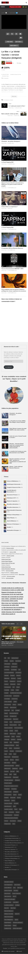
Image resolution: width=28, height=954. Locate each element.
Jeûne (10, 748)
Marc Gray (13, 908)
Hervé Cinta (9, 61)
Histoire (18, 736)
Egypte (6, 713)
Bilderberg (7, 678)
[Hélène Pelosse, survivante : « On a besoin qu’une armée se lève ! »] (14, 633)
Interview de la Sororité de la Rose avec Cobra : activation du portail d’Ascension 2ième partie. (12, 599)
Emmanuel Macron (14, 713)
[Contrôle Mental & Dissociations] (5, 491)
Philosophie (15, 777)
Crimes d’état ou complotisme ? (9, 206)
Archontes (7, 669)
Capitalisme (12, 681)
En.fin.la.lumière (10, 578)
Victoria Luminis (10, 548)
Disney (14, 704)
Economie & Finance (12, 494)
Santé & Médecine (11, 521)
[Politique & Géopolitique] (5, 515)
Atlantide (6, 675)
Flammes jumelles (8, 727)
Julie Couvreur (8, 896)
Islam (17, 745)
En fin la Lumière (11, 576)
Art (19, 669)
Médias (17, 765)
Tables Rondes (8, 925)
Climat (18, 687)
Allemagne (14, 663)
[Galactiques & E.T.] (5, 498)
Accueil (20, 951)
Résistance (7, 800)
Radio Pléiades (11, 517)
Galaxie (6, 733)
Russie (18, 797)
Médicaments (7, 768)
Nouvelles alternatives (13, 504)
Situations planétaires (17, 922)
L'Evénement (18, 751)
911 (4, 100)
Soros (16, 809)
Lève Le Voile (13, 552)
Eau (12, 710)
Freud (16, 730)
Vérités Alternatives (17, 928)
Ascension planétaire (9, 672)
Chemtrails (12, 684)
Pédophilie (15, 791)
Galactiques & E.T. (12, 497)
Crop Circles (14, 698)
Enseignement (13, 716)
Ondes (6, 774)
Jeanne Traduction (16, 893)
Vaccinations (13, 820)
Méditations (15, 768)
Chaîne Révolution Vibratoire (8, 568)
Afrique (6, 661)
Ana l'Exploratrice (8, 884)
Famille (6, 724)
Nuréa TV (17, 913)
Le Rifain (17, 905)
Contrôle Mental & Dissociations (13, 842)
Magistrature (7, 756)
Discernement (8, 704)
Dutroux (6, 707)
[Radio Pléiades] (5, 518)
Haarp (13, 736)
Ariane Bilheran (8, 887)
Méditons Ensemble (9, 913)
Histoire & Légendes (12, 501)
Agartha (11, 661)
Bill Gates (13, 678)
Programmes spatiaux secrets (11, 786)
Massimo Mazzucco (9, 911)
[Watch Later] (20, 34)
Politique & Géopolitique (13, 514)
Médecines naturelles (9, 765)
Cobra (12, 690)
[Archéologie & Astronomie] (5, 485)
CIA (13, 687)
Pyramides (14, 788)
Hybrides (13, 739)
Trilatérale (16, 815)
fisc (19, 724)
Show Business (8, 806)
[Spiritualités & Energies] (5, 531)
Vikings (19, 820)
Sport (20, 809)
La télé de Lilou (8, 902)
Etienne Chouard (8, 890)
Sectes (13, 800)
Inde (11, 742)
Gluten (19, 733)
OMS (18, 771)
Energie (6, 716)
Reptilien (6, 797)
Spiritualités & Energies (13, 530)
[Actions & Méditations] (5, 482)
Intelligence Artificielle (9, 745)
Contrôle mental (8, 695)
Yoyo (14, 823)
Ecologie (17, 710)
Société (9, 527)
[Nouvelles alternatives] (5, 505)
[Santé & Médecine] (5, 521)
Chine (18, 684)
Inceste (6, 742)
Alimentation (7, 663)
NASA (21, 768)
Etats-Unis (15, 719)
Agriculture (18, 661)
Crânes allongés (8, 701)
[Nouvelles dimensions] (5, 508)
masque (6, 759)
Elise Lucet (20, 887)
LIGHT (3, 12)
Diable (15, 701)
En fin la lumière (10, 570)
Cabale (19, 678)
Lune (15, 754)
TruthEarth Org (8, 928)
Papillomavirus (8, 777)
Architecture (14, 666)
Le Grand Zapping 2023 (7, 162)
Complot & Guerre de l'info (15, 74)
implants (19, 739)
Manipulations (15, 756)
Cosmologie (7, 698)
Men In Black (7, 762)
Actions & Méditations (13, 481)
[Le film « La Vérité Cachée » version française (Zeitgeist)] (14, 133)
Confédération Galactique (15, 693)
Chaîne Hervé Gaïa (6, 559)
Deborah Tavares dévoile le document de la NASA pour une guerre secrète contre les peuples (12, 184)
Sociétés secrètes (8, 809)
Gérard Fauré (7, 893)
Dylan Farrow (13, 707)
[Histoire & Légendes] (5, 501)
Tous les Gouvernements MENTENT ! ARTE (12, 268)
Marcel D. (7, 908)
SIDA (14, 806)
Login (25, 6)
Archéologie (13, 669)
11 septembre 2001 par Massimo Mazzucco (12, 248)
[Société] (5, 528)
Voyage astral (7, 823)
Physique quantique (9, 780)
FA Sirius (16, 890)
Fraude (11, 730)
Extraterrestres (17, 722)
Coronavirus (16, 695)
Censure (19, 681)
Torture (17, 812)
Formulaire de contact (8, 951)
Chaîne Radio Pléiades (6, 561)
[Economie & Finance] (5, 495)
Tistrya (14, 925)
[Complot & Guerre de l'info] (5, 488)
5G (5, 658)
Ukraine (6, 820)
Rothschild (13, 797)
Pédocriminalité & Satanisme (14, 510)
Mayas (17, 759)
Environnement (8, 719)
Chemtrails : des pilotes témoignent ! (10, 141)
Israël (6, 748)
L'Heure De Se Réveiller (10, 899)
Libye (6, 754)
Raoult (19, 794)
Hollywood (7, 739)
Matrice (11, 759)
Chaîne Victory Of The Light (8, 563)
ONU (11, 774)
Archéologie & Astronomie (14, 484)
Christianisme (8, 687)
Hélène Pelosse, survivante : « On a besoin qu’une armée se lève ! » (12, 642)
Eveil (11, 722)
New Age (12, 771)
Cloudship (7, 690)
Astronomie (18, 672)
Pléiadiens (17, 780)
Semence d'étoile (8, 803)
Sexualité (16, 803)
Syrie (6, 812)
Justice (6, 751)
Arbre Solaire (17, 884)
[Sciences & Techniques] (5, 524)
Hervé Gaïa (21, 574)
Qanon (14, 794)
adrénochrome (15, 658)
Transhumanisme (8, 815)
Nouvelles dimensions (13, 507)
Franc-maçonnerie (18, 727)
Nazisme (6, 771)
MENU (3, 6)
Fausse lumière (13, 724)
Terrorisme (11, 812)
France (6, 730)
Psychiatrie (7, 788)
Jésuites (12, 751)
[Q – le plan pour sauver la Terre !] (14, 107)
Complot (11, 100)
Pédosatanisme (8, 794)
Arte (14, 887)
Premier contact (8, 783)
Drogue (19, 704)
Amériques (7, 666)
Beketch (18, 675)
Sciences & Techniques (13, 524)
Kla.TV (14, 896)
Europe (6, 722)
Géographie (7, 736)
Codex (17, 690)
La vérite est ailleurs (9, 905)
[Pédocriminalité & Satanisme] (5, 511)
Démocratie (7, 710)
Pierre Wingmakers (9, 919)
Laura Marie (15, 902)
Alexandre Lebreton (9, 881)
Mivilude (14, 762)
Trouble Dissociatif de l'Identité (11, 818)
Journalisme (16, 748)
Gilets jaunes (13, 733)
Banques (7, 100)
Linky (10, 754)
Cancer (6, 681)
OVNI (15, 774)
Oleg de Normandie (9, 916)
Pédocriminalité (8, 791)
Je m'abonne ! (8, 367)
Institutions (16, 742)
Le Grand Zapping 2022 (7, 227)
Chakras (6, 684)
